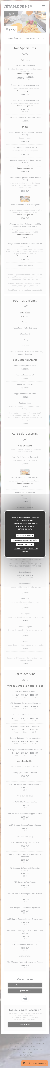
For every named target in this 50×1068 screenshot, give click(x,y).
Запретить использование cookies (25, 540)
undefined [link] (25, 551)
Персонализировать (25, 544)
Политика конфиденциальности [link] (26, 549)
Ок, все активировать (25, 535)
